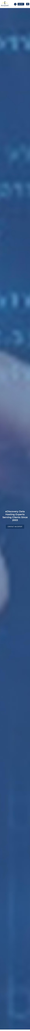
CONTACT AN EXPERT (15, 526)
